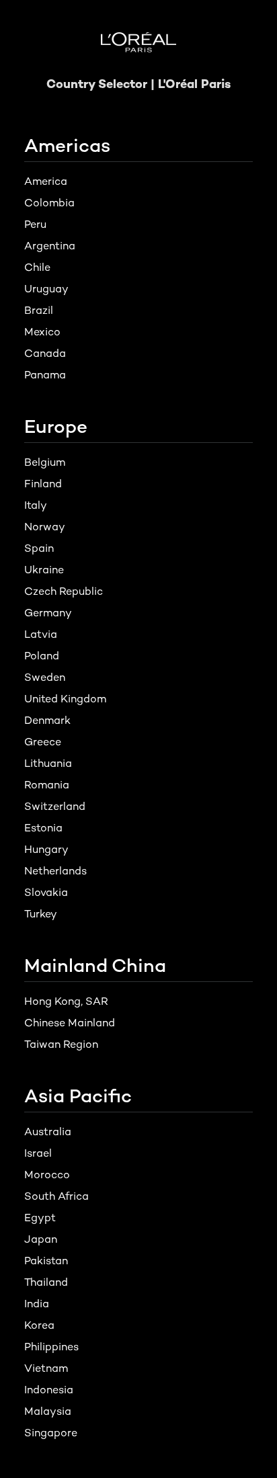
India (36, 1303)
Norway (44, 526)
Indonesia (48, 1389)
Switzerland (54, 806)
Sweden (44, 677)
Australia (47, 1131)
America (45, 181)
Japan (40, 1239)
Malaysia (47, 1411)
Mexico (42, 331)
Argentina (49, 245)
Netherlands (55, 870)
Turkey (40, 913)
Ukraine (44, 569)
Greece (42, 741)
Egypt (40, 1217)
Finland (43, 483)
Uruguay (46, 288)
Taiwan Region (61, 1044)
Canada (45, 353)
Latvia (40, 634)
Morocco (47, 1174)
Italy (35, 505)
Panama (45, 374)
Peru (35, 224)
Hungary (46, 849)
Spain (39, 548)
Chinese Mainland (69, 1022)
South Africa (56, 1196)
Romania (46, 784)
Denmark (47, 720)
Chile (37, 267)
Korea (39, 1325)
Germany (48, 612)
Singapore (50, 1432)
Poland (41, 655)
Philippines (51, 1346)
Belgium (44, 462)
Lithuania (48, 763)
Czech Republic (63, 591)
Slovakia (46, 892)
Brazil (38, 310)
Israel (38, 1153)
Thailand (46, 1282)
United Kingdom (65, 698)
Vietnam (46, 1368)
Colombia (49, 202)
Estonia (43, 827)
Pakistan (46, 1260)
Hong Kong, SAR (66, 1001)
